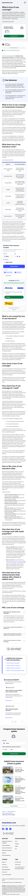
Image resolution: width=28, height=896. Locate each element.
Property (17, 843)
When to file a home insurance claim (15, 670)
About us (4, 862)
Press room (4, 872)
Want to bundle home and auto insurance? (11, 746)
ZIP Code (5, 253)
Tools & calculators (6, 845)
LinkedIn (10, 828)
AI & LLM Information (6, 874)
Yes (6, 749)
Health (16, 846)
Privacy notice (18, 862)
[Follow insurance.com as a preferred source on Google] (14, 648)
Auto (16, 841)
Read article (8, 700)
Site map (4, 852)
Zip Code (4, 740)
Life (16, 848)
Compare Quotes (14, 36)
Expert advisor (5, 867)
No (11, 749)
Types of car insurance (7, 847)
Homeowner (18, 272)
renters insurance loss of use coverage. (14, 561)
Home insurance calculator (13, 663)
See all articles (14, 806)
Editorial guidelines (6, 869)
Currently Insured (9, 272)
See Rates (8, 297)
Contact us (4, 864)
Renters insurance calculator (13, 668)
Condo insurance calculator (13, 665)
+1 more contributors (13, 47)
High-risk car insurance (7, 850)
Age (15, 253)
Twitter (7, 828)
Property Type (5, 259)
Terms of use (17, 864)
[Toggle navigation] (25, 2)
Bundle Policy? (8, 275)
